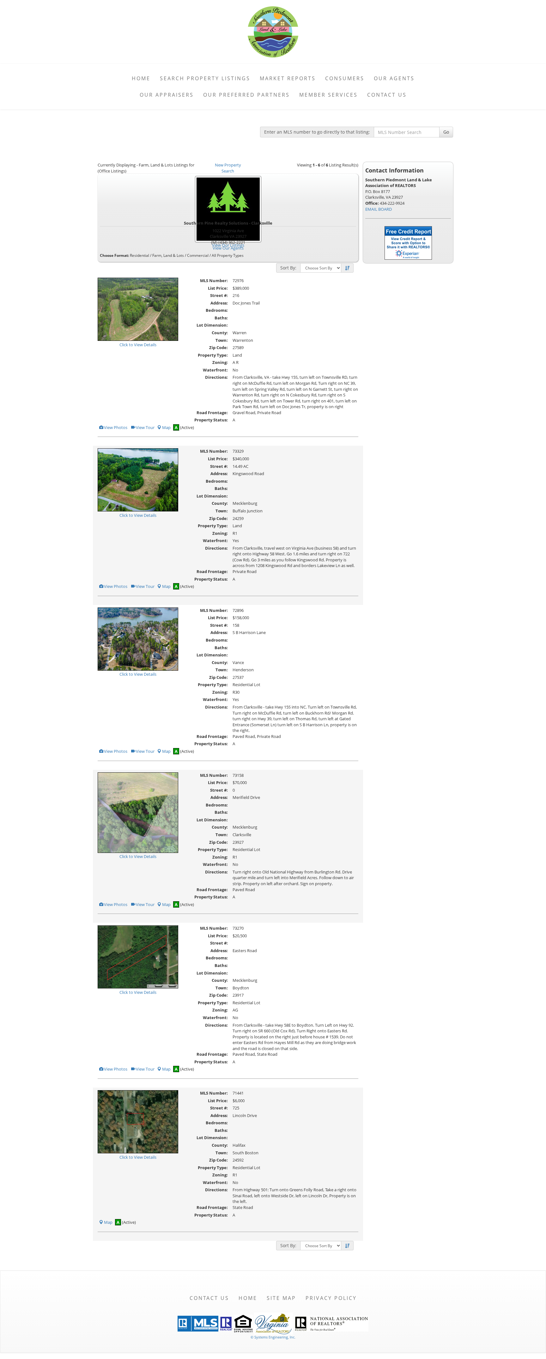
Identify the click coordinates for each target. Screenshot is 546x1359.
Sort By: (288, 268)
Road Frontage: (212, 412)
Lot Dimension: (212, 325)
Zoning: (220, 362)
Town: (221, 340)
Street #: (219, 295)
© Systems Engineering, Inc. (273, 1337)
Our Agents (394, 78)
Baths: (221, 318)
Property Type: (213, 355)
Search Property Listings (205, 78)
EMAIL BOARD (378, 209)
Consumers (344, 78)
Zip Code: (218, 347)
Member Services (328, 94)
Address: (219, 303)
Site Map (281, 1298)
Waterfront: (215, 370)
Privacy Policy (331, 1298)
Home (141, 78)
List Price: (218, 288)
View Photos (115, 427)
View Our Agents (228, 248)
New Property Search (228, 168)
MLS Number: (214, 280)
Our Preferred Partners (246, 94)
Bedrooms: (217, 310)
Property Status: (211, 420)
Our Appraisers (167, 94)
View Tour (145, 427)
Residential (139, 255)
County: (220, 332)
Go (446, 132)
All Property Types (228, 255)
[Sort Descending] (347, 268)
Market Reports (288, 78)
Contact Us (387, 94)
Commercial (198, 255)
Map (166, 427)
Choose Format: (114, 255)
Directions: (216, 377)
